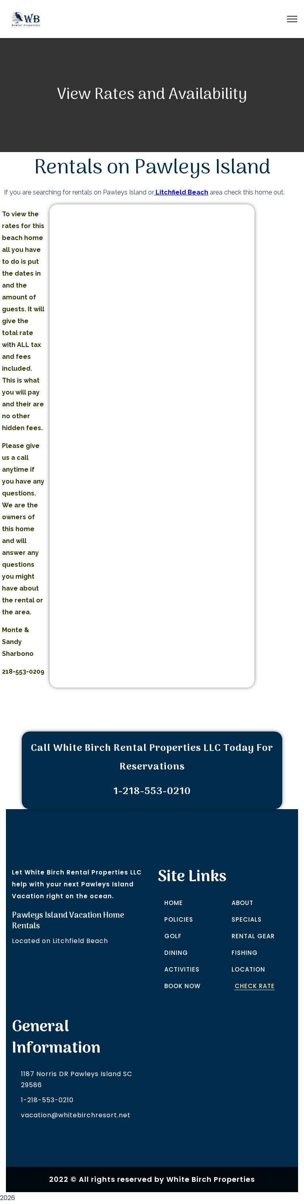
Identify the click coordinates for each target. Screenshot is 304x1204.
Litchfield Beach (181, 192)
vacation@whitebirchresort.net (76, 1115)
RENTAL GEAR (253, 936)
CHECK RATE (255, 986)
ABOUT (242, 903)
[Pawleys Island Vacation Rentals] (25, 18)
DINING (176, 953)
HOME (173, 903)
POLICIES (178, 919)
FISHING (245, 953)
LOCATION (248, 969)
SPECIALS (247, 919)
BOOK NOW (182, 986)
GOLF (173, 936)
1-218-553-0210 (47, 1100)
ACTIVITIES (182, 969)
